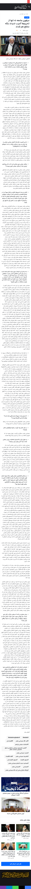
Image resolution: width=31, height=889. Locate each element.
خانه (27, 14)
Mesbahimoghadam (13, 738)
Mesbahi (25, 738)
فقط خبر (21, 14)
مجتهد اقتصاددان (12, 760)
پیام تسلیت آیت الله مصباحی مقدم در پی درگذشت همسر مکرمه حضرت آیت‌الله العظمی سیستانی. (8, 835)
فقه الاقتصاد (9, 756)
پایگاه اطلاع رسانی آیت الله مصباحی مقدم (17, 770)
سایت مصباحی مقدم (22, 753)
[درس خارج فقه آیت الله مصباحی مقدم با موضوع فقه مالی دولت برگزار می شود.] (23, 846)
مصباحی (25, 767)
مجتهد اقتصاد (24, 760)
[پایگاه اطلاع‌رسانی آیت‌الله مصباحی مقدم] (20, 6)
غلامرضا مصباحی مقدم (22, 756)
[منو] (29, 7)
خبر (24, 14)
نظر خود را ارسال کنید (15, 864)
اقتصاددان (9, 741)
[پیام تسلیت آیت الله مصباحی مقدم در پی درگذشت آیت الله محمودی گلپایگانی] (23, 828)
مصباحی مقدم (15, 767)
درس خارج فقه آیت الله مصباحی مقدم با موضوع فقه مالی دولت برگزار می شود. (23, 853)
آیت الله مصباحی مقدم (22, 741)
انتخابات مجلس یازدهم (21, 744)
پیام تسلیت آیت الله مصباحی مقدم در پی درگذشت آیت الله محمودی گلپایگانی (23, 834)
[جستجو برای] (2, 7)
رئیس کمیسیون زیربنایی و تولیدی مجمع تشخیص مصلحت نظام (15, 749)
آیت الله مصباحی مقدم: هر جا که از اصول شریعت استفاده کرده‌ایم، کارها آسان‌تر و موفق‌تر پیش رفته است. (8, 854)
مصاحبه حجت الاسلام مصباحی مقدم (18, 763)
